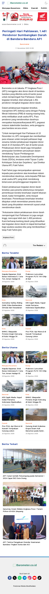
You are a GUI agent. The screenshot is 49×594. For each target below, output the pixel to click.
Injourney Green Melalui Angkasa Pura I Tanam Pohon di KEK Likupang (23, 510)
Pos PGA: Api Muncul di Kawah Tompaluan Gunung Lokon (36, 334)
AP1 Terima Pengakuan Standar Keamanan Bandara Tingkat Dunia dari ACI (21, 543)
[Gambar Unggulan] (24, 83)
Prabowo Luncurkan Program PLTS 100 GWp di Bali (36, 276)
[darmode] (46, 3)
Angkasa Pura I (8, 237)
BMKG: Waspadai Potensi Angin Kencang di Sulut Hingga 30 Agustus (12, 335)
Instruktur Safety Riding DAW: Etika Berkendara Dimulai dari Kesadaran (12, 305)
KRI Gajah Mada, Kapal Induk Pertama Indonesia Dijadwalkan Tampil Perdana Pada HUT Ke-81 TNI (35, 307)
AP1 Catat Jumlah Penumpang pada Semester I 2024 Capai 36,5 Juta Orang (23, 477)
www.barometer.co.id (11, 24)
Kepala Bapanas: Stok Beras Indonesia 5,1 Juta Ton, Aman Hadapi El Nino (12, 277)
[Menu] (2, 3)
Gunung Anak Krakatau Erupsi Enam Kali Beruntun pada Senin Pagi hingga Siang (35, 429)
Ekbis (26, 24)
